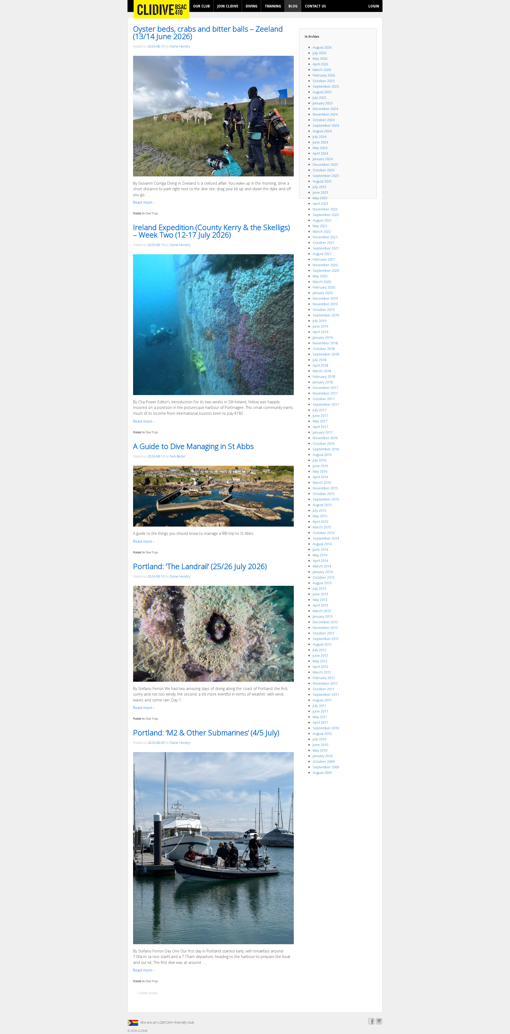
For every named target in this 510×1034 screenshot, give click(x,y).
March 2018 (322, 370)
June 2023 (320, 192)
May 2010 (320, 750)
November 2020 (325, 264)
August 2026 (322, 47)
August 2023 (322, 181)
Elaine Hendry (180, 46)
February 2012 (324, 677)
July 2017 (319, 410)
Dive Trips (152, 213)
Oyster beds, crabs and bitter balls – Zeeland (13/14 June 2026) (208, 32)
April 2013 (320, 605)
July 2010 (319, 739)
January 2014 (323, 571)
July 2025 (319, 97)
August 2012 (322, 644)
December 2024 (325, 108)
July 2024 (319, 136)
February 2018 (324, 376)
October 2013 (323, 577)
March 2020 (322, 281)
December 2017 (325, 387)
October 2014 (323, 532)
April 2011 (320, 722)
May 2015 (320, 516)
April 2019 (320, 331)
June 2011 (320, 711)
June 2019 (320, 326)
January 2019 (323, 337)
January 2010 (323, 755)
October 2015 (323, 493)
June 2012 (320, 655)
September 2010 (326, 728)
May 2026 (320, 58)
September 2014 (326, 538)
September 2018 (326, 354)
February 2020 (324, 287)
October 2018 (323, 348)
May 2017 (320, 421)
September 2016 (326, 449)
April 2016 (320, 476)
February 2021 (324, 259)
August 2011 (322, 700)
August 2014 (322, 543)
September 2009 (326, 767)
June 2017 (320, 415)
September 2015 (326, 499)
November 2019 (325, 304)
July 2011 (319, 705)
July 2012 (319, 649)
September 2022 (326, 214)
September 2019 (326, 315)
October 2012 (323, 633)
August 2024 (322, 131)
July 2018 (319, 359)
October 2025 (323, 80)
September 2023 (326, 175)
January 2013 (323, 616)
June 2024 (320, 142)
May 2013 (320, 599)
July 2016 (319, 460)
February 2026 (324, 75)
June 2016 (320, 465)
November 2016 (325, 437)
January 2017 (323, 432)
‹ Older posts (147, 992)
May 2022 (320, 225)
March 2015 (322, 527)
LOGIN (373, 6)
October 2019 (323, 309)
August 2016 (322, 454)
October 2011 (323, 688)
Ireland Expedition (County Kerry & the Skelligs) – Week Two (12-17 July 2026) (211, 231)
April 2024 (320, 153)
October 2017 (323, 398)
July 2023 (319, 186)
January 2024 (323, 158)
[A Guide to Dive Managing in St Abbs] (213, 496)
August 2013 (322, 582)
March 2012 (322, 672)
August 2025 (322, 92)
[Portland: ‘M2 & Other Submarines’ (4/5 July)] (213, 848)
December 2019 (325, 298)
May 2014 (320, 555)
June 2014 (320, 549)
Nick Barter (178, 456)
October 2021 (323, 242)
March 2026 (322, 69)
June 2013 (320, 594)
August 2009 (322, 772)
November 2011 (325, 683)
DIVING (251, 6)
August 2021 (322, 253)
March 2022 (322, 231)
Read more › (143, 202)
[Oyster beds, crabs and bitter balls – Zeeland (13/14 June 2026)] (213, 116)
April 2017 (320, 426)
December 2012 (325, 622)
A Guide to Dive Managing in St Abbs (193, 446)
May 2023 (320, 198)
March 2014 (322, 566)
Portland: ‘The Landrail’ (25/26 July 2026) (200, 566)
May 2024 (320, 147)
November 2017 (325, 393)
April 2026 (320, 64)
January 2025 (323, 103)
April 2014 (320, 560)
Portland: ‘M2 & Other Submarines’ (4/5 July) (206, 732)
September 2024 (326, 125)
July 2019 (319, 320)
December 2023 (325, 164)
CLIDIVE (142, 1031)
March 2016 (322, 482)
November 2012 (325, 627)
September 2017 (326, 404)
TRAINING (273, 6)
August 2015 (322, 504)
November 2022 (325, 209)
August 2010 (322, 733)
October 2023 (323, 170)
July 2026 (319, 52)
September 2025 (326, 86)
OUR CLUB (201, 6)
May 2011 (320, 716)
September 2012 (326, 638)
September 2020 (326, 270)
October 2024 (323, 119)
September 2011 (326, 694)
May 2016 (320, 471)
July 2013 (319, 588)
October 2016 (323, 443)
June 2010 (320, 744)
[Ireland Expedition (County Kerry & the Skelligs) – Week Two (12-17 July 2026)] (213, 324)
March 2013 (322, 610)
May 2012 (320, 661)
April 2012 (320, 666)
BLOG (293, 6)
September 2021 (326, 248)
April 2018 (320, 365)
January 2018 (323, 382)
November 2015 (325, 488)
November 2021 (325, 237)
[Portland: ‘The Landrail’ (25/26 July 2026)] (213, 634)
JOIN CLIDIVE (227, 6)
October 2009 (323, 761)
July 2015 (319, 510)
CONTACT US (315, 6)
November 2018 (325, 343)
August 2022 (322, 220)
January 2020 (323, 292)
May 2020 (320, 276)
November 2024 (325, 114)
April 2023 (320, 203)
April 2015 (320, 521)
